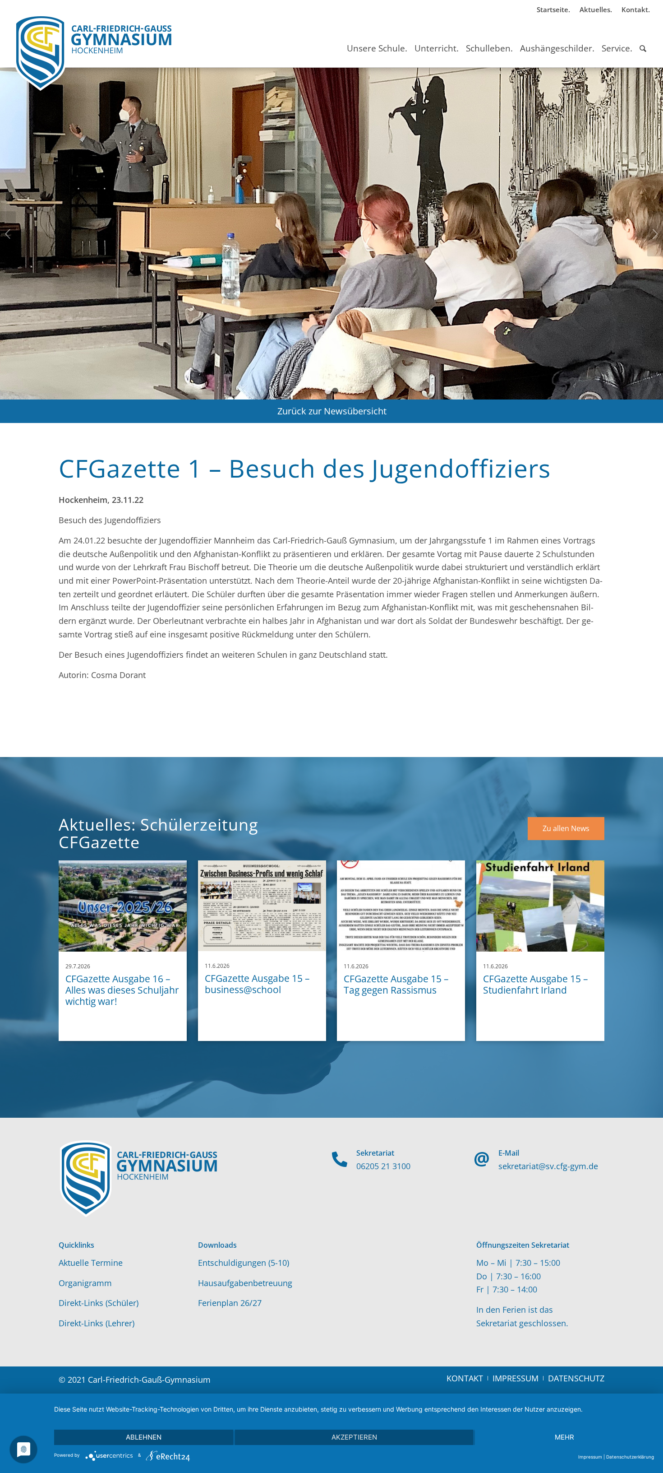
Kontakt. (636, 9)
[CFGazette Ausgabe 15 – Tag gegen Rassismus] (401, 906)
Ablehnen (143, 1437)
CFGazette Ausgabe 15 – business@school (257, 984)
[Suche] (643, 40)
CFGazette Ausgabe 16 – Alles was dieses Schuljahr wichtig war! (122, 990)
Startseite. (553, 9)
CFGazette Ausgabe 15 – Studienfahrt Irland (535, 984)
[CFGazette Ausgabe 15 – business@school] (262, 905)
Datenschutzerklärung (630, 1456)
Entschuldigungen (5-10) (243, 1262)
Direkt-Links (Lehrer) (96, 1323)
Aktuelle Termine (91, 1262)
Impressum (590, 1456)
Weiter (655, 233)
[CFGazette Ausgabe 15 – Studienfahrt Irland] (540, 906)
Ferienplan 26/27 (230, 1302)
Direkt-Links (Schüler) (98, 1302)
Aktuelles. (596, 9)
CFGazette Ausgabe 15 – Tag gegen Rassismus (396, 984)
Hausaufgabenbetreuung (245, 1283)
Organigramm (85, 1283)
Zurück (8, 233)
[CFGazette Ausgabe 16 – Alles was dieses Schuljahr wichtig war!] (123, 906)
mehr (564, 1437)
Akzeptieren (354, 1437)
